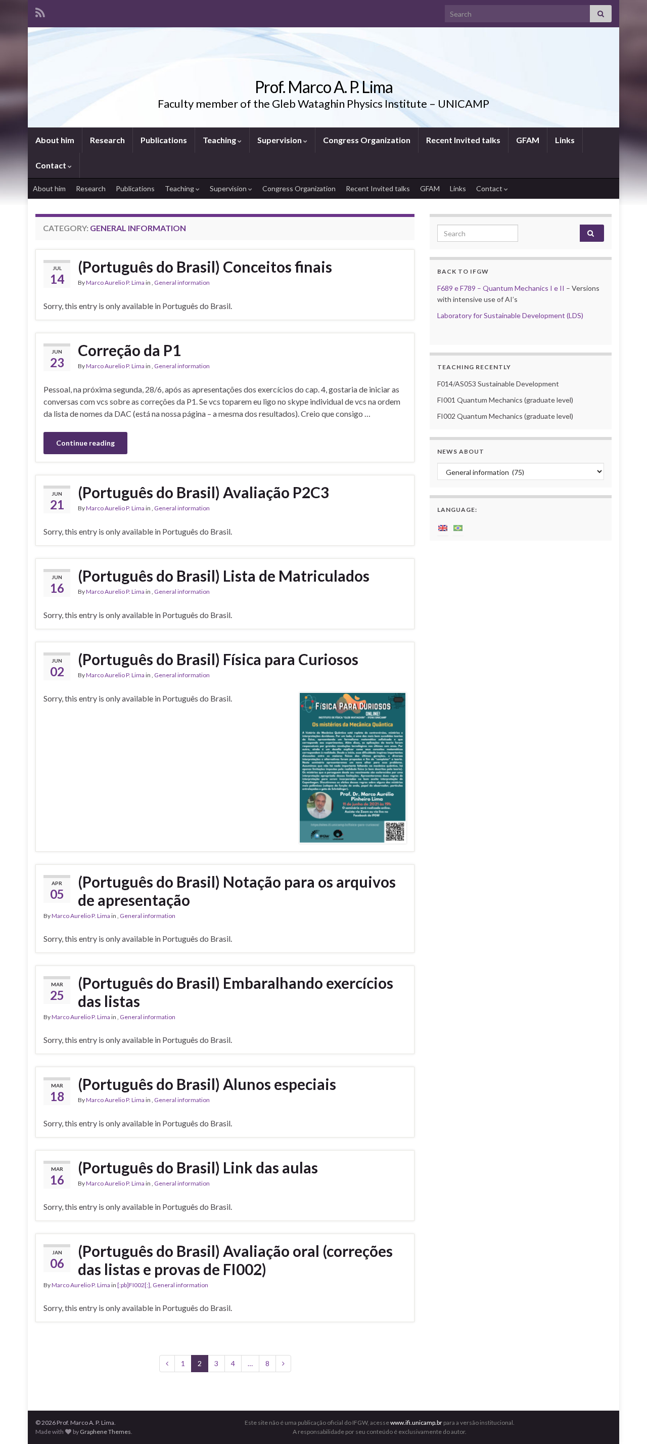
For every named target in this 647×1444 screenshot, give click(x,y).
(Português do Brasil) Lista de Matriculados (223, 575)
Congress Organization (366, 140)
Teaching (220, 140)
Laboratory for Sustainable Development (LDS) (510, 315)
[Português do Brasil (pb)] (458, 527)
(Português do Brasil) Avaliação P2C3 (203, 492)
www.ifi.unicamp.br (416, 1422)
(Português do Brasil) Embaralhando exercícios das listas (235, 992)
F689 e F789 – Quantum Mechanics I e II (501, 288)
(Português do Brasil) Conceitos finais (205, 266)
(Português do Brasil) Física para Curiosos (218, 659)
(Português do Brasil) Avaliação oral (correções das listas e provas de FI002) (235, 1260)
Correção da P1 (129, 350)
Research (107, 140)
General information (182, 282)
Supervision (280, 140)
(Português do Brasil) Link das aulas (198, 1167)
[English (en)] (442, 527)
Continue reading (85, 443)
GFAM (527, 140)
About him (54, 140)
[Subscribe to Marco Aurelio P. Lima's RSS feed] (40, 11)
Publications (164, 140)
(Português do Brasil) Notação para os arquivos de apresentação (237, 890)
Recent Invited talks (463, 140)
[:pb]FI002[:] (133, 1285)
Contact (51, 165)
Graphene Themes (105, 1431)
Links (565, 140)
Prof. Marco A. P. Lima (324, 87)
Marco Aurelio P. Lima (115, 282)
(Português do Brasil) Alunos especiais (207, 1084)
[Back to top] (624, 1421)
